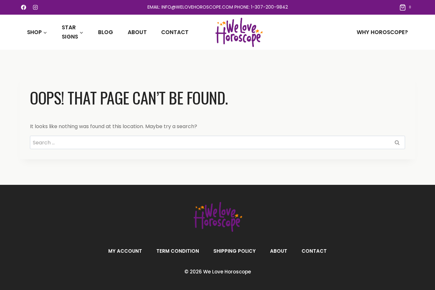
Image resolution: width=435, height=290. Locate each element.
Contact (175, 32)
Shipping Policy (234, 251)
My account (125, 251)
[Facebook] (23, 7)
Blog (105, 32)
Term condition (177, 251)
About (137, 32)
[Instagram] (35, 7)
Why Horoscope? (382, 32)
